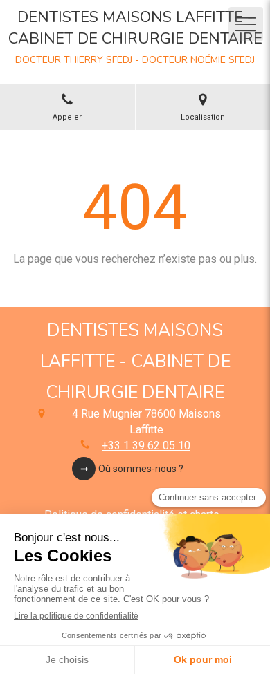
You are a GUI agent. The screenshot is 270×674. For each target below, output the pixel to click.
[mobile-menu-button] (245, 24)
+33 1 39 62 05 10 (146, 445)
